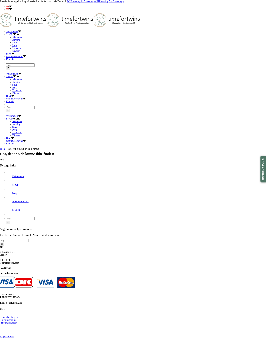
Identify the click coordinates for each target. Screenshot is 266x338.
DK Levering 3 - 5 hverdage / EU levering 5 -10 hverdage (95, 1)
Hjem (2, 149)
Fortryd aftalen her (263, 169)
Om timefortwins (20, 201)
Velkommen (18, 176)
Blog (14, 193)
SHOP (15, 185)
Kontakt (16, 210)
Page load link (7, 336)
